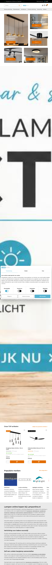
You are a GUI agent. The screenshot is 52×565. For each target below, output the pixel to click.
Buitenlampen (16, 9)
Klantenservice (40, 1)
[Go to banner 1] (16, 30)
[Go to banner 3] (39, 38)
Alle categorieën (43, 470)
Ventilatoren (23, 9)
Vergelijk (15, 451)
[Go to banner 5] (36, 55)
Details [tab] (26, 270)
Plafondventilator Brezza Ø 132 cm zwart (36, 448)
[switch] (19, 291)
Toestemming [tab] (9, 270)
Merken (45, 9)
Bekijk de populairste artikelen (40, 426)
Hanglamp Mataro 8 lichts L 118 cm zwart (14, 448)
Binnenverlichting (8, 9)
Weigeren (9, 296)
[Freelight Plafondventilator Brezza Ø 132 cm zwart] (37, 438)
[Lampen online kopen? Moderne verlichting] (26, 5)
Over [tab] (43, 270)
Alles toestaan (42, 296)
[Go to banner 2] (39, 21)
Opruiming (39, 9)
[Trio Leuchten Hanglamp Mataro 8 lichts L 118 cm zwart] (15, 438)
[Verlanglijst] (44, 5)
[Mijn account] (42, 5)
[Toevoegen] (17, 461)
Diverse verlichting (32, 9)
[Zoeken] (19, 5)
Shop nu (11, 42)
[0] (46, 5)
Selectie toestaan (26, 296)
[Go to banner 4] (13, 55)
